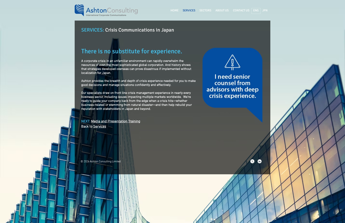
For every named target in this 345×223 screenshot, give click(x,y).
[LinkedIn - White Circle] (260, 161)
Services (99, 127)
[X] (252, 161)
